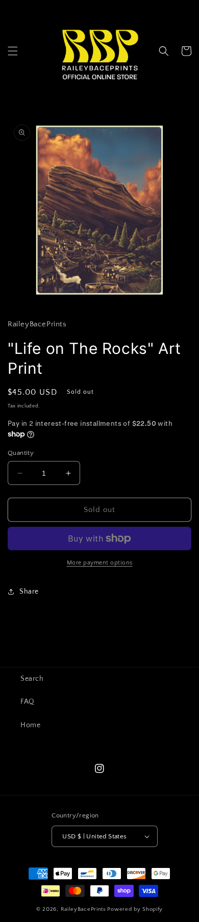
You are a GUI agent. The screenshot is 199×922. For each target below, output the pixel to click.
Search (32, 679)
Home (30, 725)
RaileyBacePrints (83, 909)
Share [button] (29, 591)
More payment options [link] (100, 562)
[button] (13, 51)
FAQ (27, 702)
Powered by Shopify (135, 909)
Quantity (21, 452)
